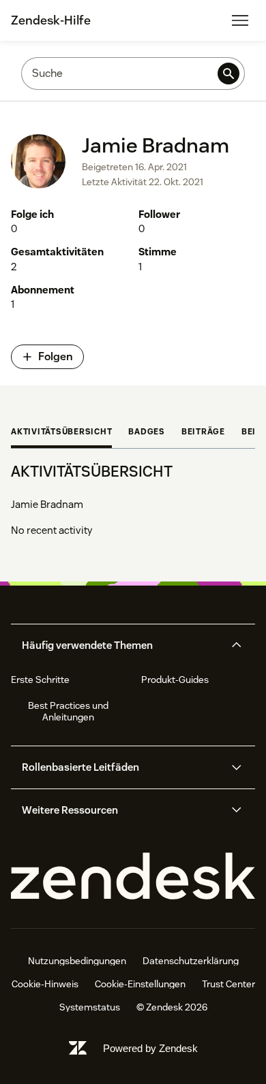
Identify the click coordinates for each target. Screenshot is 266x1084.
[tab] (61, 433)
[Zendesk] (133, 876)
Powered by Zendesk (150, 1048)
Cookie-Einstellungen (140, 984)
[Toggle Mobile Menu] (240, 20)
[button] (121, 645)
